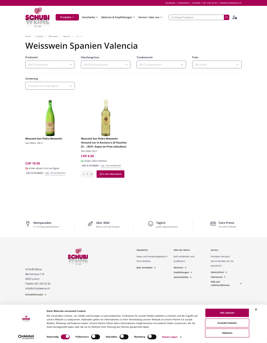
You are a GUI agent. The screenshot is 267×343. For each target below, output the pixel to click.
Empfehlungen (181, 272)
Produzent (31, 57)
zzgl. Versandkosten (55, 172)
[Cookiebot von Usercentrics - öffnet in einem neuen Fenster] (26, 337)
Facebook (170, 2)
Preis (195, 57)
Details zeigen (169, 337)
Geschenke (88, 17)
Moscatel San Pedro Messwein (43, 138)
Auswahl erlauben (227, 323)
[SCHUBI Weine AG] (37, 17)
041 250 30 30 (210, 2)
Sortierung (31, 78)
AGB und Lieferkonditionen (220, 283)
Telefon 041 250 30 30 (37, 283)
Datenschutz (217, 272)
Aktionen (178, 267)
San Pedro (30, 143)
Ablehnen (227, 333)
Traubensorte (145, 57)
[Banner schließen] (256, 309)
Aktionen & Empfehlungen (116, 17)
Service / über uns (148, 17)
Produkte (65, 17)
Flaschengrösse (90, 57)
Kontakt (196, 2)
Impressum (216, 276)
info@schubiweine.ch (230, 2)
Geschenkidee (181, 277)
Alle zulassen (227, 312)
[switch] (95, 337)
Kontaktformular (34, 294)
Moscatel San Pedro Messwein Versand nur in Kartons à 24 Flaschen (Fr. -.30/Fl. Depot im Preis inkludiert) (104, 142)
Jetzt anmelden (145, 267)
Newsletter (183, 2)
